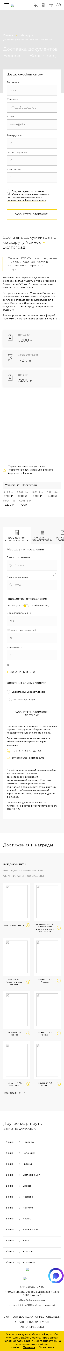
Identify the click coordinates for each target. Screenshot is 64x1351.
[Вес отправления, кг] (32, 621)
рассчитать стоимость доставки (32, 714)
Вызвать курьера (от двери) (28, 692)
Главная (8, 36)
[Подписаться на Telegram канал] (33, 1275)
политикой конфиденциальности (26, 200)
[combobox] (32, 565)
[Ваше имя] (32, 90)
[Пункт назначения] (32, 585)
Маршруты (26, 36)
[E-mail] (32, 124)
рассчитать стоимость (32, 215)
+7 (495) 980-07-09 (32, 1287)
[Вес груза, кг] (32, 143)
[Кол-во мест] (32, 177)
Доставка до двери (23, 700)
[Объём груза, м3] (32, 160)
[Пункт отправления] (32, 565)
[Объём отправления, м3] (32, 638)
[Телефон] (32, 107)
